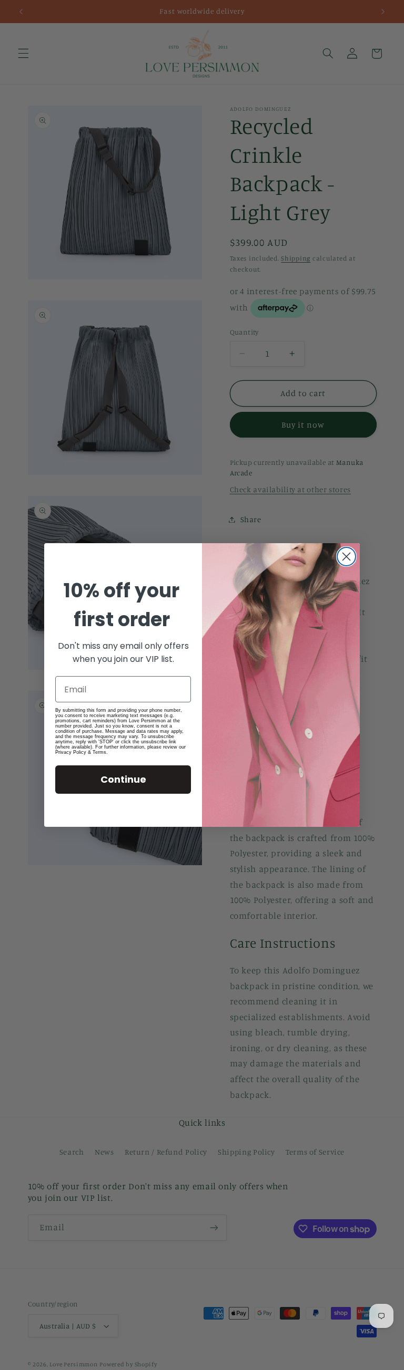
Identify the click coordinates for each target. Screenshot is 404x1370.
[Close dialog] (346, 556)
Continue (123, 779)
